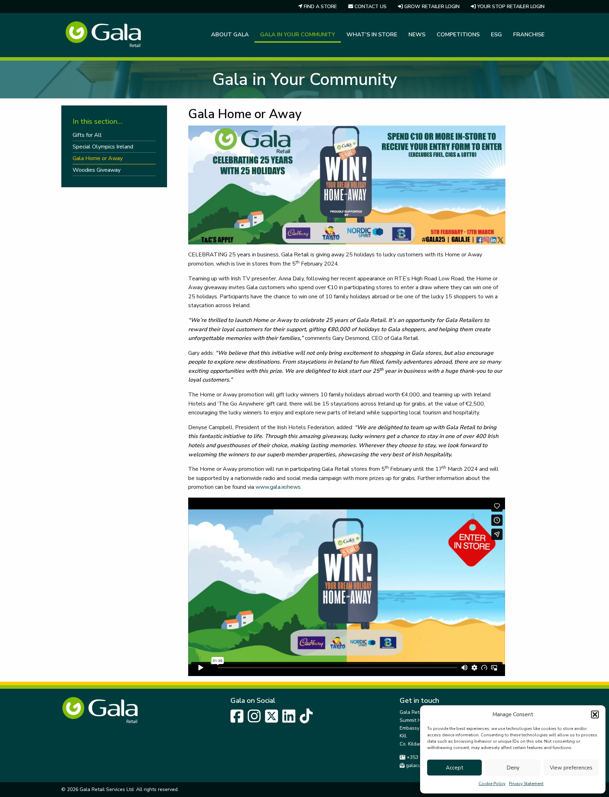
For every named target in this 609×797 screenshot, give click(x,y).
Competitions (458, 34)
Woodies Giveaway (97, 170)
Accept (454, 767)
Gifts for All (87, 135)
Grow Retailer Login (431, 6)
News (416, 34)
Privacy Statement (526, 783)
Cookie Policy (492, 783)
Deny (512, 767)
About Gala (230, 34)
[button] (594, 714)
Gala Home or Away (98, 158)
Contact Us (370, 6)
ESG (496, 34)
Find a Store (319, 6)
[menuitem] (318, 6)
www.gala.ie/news (278, 487)
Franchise (529, 34)
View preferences (571, 767)
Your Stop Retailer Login (510, 6)
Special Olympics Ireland (103, 147)
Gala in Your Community (297, 34)
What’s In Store (371, 34)
